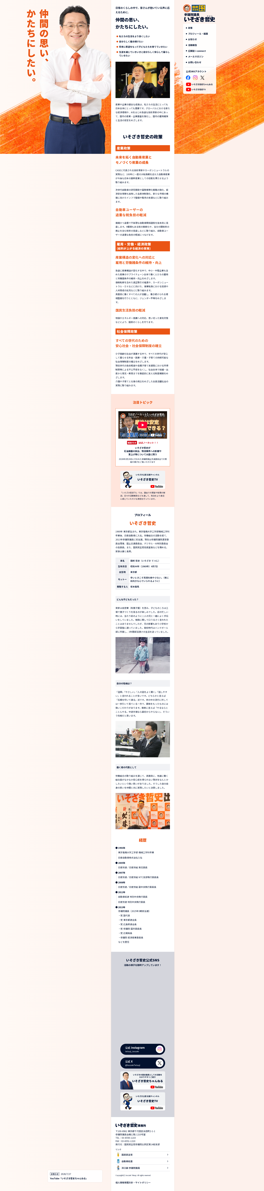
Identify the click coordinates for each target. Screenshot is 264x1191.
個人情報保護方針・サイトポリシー (133, 1182)
